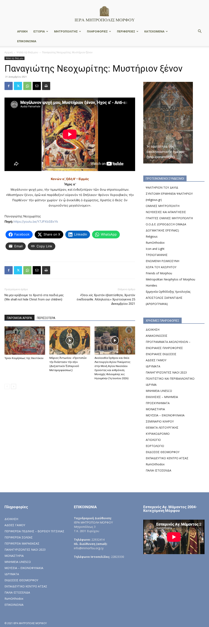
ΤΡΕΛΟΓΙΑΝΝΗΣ (157, 255)
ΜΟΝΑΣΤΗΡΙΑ (155, 409)
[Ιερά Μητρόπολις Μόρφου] (104, 13)
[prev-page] (7, 386)
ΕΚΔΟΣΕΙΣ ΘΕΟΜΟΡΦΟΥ (162, 452)
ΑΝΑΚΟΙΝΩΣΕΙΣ (156, 336)
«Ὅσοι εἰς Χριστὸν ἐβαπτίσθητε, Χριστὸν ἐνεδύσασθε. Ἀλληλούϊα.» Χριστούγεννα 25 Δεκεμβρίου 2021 (106, 299)
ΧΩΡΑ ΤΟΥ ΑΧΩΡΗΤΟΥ (161, 267)
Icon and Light (155, 249)
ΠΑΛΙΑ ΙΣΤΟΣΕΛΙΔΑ (158, 470)
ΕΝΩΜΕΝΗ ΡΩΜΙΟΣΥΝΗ (162, 261)
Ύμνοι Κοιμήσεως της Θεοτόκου (23, 358)
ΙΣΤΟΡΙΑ (39, 31)
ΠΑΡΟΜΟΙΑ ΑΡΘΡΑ (19, 318)
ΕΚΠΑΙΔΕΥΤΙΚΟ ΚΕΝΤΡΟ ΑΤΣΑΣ (167, 458)
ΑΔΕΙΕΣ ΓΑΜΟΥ (156, 360)
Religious (152, 236)
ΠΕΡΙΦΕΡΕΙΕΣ (126, 31)
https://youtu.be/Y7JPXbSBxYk (35, 221)
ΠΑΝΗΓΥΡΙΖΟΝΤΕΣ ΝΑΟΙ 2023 (166, 372)
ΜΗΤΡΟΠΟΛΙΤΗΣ (66, 31)
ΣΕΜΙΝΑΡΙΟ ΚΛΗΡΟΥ (160, 421)
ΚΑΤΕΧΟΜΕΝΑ (154, 31)
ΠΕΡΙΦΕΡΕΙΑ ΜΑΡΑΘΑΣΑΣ (21, 543)
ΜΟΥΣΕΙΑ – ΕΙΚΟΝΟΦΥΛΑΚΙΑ (165, 415)
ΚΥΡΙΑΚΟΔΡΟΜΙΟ (158, 434)
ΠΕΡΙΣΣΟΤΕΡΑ (46, 318)
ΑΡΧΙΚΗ (22, 31)
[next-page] (13, 386)
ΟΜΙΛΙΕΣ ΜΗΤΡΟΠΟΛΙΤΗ (162, 206)
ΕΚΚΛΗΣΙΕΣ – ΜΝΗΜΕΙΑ (162, 397)
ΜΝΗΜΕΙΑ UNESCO (159, 391)
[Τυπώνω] (46, 86)
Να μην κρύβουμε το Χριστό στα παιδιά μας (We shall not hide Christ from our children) (34, 297)
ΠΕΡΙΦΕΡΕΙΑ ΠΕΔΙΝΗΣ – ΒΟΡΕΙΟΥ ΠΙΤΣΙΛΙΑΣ (34, 531)
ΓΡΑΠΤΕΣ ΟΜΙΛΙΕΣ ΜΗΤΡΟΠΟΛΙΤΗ (169, 218)
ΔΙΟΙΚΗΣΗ (152, 329)
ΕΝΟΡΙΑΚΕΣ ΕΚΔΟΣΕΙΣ (161, 354)
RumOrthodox (155, 243)
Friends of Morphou (159, 273)
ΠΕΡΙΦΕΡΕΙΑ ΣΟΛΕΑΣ (18, 537)
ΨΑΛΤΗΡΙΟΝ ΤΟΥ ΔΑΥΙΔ (162, 187)
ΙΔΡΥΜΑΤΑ (153, 366)
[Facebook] (8, 86)
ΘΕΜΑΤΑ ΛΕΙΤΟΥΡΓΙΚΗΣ (162, 427)
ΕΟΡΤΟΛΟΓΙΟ (155, 446)
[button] (200, 32)
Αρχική (8, 52)
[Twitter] (18, 86)
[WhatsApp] (27, 86)
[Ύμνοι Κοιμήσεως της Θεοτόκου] (24, 340)
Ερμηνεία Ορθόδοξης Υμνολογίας (168, 291)
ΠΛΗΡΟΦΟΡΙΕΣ (97, 31)
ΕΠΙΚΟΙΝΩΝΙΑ (26, 41)
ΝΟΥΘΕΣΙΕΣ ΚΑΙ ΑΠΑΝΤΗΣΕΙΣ (166, 212)
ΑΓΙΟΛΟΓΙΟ (153, 440)
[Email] (37, 86)
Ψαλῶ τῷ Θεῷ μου (27, 52)
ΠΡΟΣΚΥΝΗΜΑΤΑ (158, 403)
